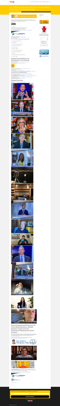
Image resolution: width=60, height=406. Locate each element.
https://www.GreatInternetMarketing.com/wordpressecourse (19, 338)
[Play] (16, 16)
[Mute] (34, 322)
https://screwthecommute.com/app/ (25, 68)
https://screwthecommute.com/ (21, 63)
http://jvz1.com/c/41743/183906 (15, 336)
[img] (35, 16)
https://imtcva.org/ (22, 78)
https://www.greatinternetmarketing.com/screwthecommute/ (19, 370)
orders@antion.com (33, 71)
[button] (24, 316)
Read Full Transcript (13, 382)
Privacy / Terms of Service (31, 399)
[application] (24, 316)
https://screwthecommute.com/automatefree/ (26, 74)
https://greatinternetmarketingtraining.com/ (31, 75)
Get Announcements (30, 396)
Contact (26, 399)
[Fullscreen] (35, 322)
